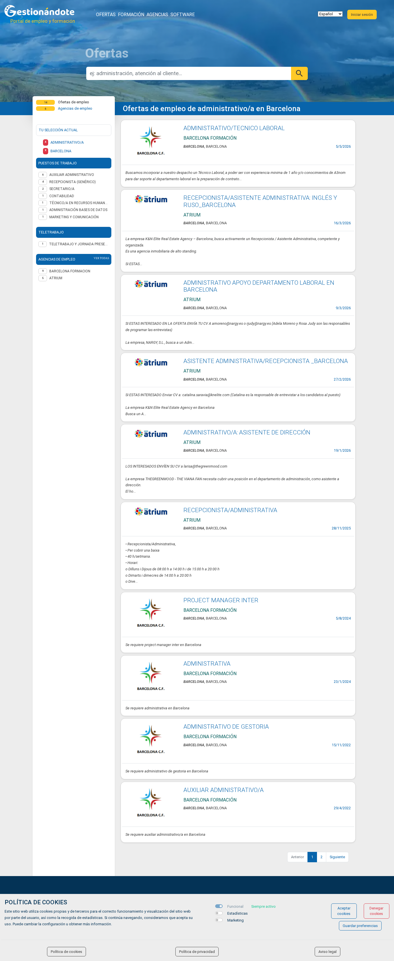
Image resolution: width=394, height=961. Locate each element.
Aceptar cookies (343, 911)
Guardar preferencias (360, 926)
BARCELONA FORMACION (69, 271)
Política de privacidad (197, 951)
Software (182, 14)
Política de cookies (66, 951)
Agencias (157, 14)
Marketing (235, 920)
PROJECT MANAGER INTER (220, 600)
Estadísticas (237, 913)
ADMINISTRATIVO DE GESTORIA (226, 726)
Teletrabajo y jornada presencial (79, 244)
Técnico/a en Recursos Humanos (79, 203)
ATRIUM (55, 278)
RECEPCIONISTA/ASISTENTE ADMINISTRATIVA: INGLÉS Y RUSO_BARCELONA (260, 201)
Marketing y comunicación (74, 217)
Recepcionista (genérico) (72, 182)
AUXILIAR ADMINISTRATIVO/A (223, 790)
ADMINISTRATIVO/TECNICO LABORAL (234, 128)
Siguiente (337, 857)
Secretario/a (61, 189)
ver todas (101, 258)
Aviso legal (327, 951)
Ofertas (106, 14)
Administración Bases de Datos (78, 210)
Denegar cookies (376, 911)
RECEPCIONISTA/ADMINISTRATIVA (230, 510)
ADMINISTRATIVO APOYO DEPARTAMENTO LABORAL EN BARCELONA (258, 286)
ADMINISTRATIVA (206, 663)
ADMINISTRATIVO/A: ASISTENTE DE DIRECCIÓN (246, 432)
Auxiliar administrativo (71, 175)
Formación (131, 14)
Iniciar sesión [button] (362, 14)
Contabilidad (61, 196)
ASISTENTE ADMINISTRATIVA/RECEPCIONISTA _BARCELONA (265, 361)
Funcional (235, 906)
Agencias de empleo (75, 108)
